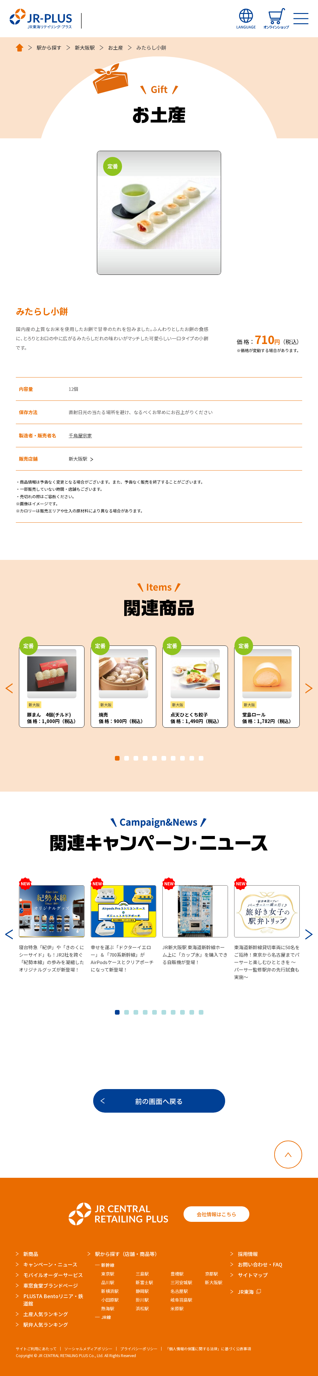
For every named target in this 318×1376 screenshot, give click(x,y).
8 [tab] (182, 758)
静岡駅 (142, 1291)
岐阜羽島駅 (181, 1300)
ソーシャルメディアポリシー (88, 1348)
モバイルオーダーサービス (53, 1275)
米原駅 (177, 1308)
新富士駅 (144, 1282)
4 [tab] (145, 758)
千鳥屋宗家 (80, 435)
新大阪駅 (85, 47)
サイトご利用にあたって (36, 1348)
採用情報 (248, 1254)
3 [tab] (136, 758)
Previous (9, 688)
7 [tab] (173, 758)
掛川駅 (142, 1300)
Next (309, 688)
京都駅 (211, 1274)
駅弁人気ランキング (45, 1324)
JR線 (106, 1317)
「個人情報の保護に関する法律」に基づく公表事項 (208, 1348)
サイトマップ (253, 1275)
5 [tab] (154, 758)
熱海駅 (107, 1308)
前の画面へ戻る (159, 1101)
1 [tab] (117, 758)
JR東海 (246, 1291)
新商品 (30, 1254)
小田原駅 (110, 1300)
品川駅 (107, 1282)
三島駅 (142, 1274)
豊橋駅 (177, 1274)
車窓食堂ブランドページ (50, 1285)
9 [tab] (191, 758)
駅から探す (49, 48)
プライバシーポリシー (138, 1348)
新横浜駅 (110, 1291)
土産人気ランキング (45, 1314)
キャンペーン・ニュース (50, 1264)
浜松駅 (142, 1308)
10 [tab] (201, 758)
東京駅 (107, 1274)
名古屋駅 (179, 1291)
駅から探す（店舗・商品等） (127, 1254)
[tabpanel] (51, 687)
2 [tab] (126, 758)
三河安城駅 (181, 1282)
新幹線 (107, 1265)
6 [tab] (163, 758)
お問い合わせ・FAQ (260, 1264)
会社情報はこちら (216, 1214)
